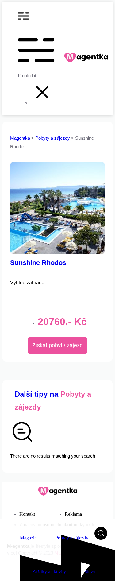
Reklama (73, 514)
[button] (42, 103)
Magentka (20, 138)
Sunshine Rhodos (38, 262)
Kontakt (27, 514)
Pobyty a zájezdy (53, 138)
